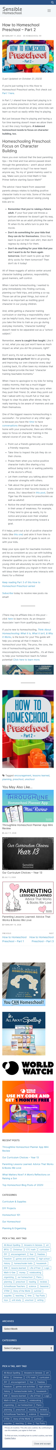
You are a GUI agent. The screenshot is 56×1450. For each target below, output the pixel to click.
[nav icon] (49, 11)
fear (31, 1254)
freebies (41, 1254)
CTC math (31, 1249)
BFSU (6, 1249)
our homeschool (25, 1277)
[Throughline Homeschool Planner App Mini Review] (28, 806)
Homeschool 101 (33, 36)
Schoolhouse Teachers (14, 1286)
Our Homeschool (11, 1221)
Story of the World (21, 1291)
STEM (6, 1291)
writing (40, 1300)
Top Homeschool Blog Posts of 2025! (22, 1185)
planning (6, 779)
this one (18, 534)
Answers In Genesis (33, 1245)
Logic (47, 1268)
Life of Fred (35, 1268)
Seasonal (44, 1286)
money (22, 1272)
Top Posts (40, 1295)
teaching (20, 1295)
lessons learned (41, 775)
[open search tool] (52, 2)
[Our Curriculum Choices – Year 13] (28, 853)
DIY (5, 1254)
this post (40, 492)
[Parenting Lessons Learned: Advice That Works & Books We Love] (28, 898)
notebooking (35, 1272)
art (47, 1245)
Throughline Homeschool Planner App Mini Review (25, 1149)
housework (41, 1263)
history (7, 1263)
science (32, 1286)
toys (6, 1300)
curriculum (44, 1249)
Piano (38, 1277)
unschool (30, 779)
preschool (18, 779)
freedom (8, 1258)
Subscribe (7, 593)
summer (37, 1291)
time (31, 421)
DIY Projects (9, 1208)
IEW (5, 1268)
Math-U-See (9, 1272)
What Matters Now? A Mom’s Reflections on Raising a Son (26, 1176)
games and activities (25, 1258)
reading (32, 1281)
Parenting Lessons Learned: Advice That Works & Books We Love (26, 918)
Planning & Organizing (14, 1228)
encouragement (22, 775)
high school (44, 1258)
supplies (8, 1295)
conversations (10, 425)
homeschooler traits (23, 1263)
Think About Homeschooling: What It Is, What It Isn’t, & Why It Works (27, 633)
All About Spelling (12, 1245)
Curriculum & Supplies (14, 1201)
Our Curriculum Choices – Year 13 (22, 872)
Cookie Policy (10, 1438)
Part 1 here (8, 93)
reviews (43, 1281)
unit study (16, 1300)
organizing (9, 1277)
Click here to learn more (26, 659)
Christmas (17, 1249)
